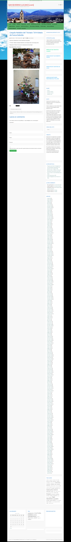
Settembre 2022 (49, 243)
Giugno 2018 (49, 301)
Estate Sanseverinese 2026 (51, 175)
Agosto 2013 (49, 376)
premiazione (53, 494)
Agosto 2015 (49, 344)
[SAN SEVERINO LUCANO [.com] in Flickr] (62, 4)
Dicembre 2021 (49, 252)
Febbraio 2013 (49, 384)
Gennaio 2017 (49, 323)
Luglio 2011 (49, 406)
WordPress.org (49, 94)
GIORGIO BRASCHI (12, 28)
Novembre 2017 (49, 311)
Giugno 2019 (49, 288)
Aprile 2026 (49, 202)
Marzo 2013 (49, 382)
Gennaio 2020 (49, 279)
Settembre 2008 (49, 449)
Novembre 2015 (49, 340)
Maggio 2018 (49, 303)
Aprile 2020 (49, 275)
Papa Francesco (58, 491)
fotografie (59, 485)
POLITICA (30, 518)
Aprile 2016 (49, 333)
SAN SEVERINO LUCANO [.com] (21, 5)
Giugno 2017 (49, 316)
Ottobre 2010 (49, 418)
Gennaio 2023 (49, 240)
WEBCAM (18, 24)
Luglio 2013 (49, 377)
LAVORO (38, 516)
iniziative (52, 488)
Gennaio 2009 (49, 445)
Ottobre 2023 (49, 231)
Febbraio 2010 (49, 429)
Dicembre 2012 (49, 386)
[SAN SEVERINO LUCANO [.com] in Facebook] (58, 4)
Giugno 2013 (49, 378)
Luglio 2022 (49, 244)
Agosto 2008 (49, 450)
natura (54, 491)
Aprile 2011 (49, 410)
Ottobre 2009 (49, 433)
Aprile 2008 (49, 455)
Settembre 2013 (49, 374)
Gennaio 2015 (49, 353)
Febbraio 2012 (49, 398)
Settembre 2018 (49, 299)
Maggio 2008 (49, 454)
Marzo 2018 (49, 305)
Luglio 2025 (49, 210)
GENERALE (32, 516)
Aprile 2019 (49, 291)
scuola (47, 500)
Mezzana (48, 491)
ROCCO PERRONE (50, 26)
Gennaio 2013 (49, 385)
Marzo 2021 (49, 260)
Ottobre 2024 (49, 219)
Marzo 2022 (49, 250)
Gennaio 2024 (49, 228)
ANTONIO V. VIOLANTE (21, 28)
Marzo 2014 (49, 366)
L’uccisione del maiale (57, 184)
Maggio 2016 (49, 332)
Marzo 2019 (49, 292)
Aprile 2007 (49, 470)
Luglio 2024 (49, 222)
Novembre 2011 (49, 401)
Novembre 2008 (49, 446)
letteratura (57, 488)
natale (52, 491)
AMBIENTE (31, 513)
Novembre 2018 (49, 297)
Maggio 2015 (49, 348)
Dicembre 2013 (49, 370)
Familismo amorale (52, 485)
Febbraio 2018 (49, 307)
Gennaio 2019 (49, 295)
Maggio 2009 (49, 439)
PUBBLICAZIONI (12, 26)
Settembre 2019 (49, 284)
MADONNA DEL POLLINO (35, 24)
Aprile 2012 (49, 397)
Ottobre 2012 (49, 389)
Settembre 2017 (49, 313)
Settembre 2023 (49, 232)
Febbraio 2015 (49, 352)
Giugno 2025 (49, 211)
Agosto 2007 (49, 465)
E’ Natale (55, 190)
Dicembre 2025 (49, 206)
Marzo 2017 (49, 320)
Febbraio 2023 (49, 239)
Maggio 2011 (49, 409)
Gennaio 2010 (49, 430)
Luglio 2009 (49, 437)
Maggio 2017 (49, 317)
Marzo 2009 (49, 442)
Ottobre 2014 (49, 357)
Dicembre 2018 (49, 296)
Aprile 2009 (49, 441)
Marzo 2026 (49, 203)
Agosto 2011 (49, 405)
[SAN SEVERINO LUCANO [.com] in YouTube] (60, 4)
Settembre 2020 (49, 268)
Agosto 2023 (49, 234)
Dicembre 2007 (49, 459)
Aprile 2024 (49, 226)
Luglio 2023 (49, 235)
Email (10, 137)
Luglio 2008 (49, 451)
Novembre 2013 (49, 372)
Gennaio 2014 (49, 369)
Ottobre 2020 (49, 267)
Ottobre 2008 (49, 447)
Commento (12, 122)
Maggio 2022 (49, 247)
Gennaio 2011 (49, 414)
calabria (58, 481)
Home (10, 24)
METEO (28, 24)
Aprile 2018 (49, 304)
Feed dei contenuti (50, 91)
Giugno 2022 (49, 246)
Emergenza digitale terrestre (15, 109)
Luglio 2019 (49, 287)
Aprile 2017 (49, 319)
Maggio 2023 (49, 238)
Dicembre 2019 (49, 280)
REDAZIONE (23, 24)
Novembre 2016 (49, 325)
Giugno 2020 (49, 272)
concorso (57, 482)
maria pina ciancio (52, 490)
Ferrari (57, 485)
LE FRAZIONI (54, 24)
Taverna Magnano (58, 500)
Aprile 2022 (49, 248)
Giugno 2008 (49, 453)
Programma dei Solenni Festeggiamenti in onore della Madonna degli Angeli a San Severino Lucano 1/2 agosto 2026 (54, 167)
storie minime (53, 500)
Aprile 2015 (49, 349)
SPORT (35, 518)
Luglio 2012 (49, 393)
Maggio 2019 (49, 289)
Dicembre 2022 (49, 242)
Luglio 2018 (49, 300)
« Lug (10, 528)
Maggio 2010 (49, 425)
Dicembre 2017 (49, 309)
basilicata (54, 481)
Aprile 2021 (49, 259)
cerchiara (48, 482)
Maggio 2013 (49, 380)
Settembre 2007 (49, 463)
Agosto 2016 (49, 328)
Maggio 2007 (49, 469)
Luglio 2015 (49, 345)
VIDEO (29, 519)
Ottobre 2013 (49, 373)
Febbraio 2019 (49, 293)
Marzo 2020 (49, 276)
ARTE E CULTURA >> (25, 26)
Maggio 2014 (49, 364)
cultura (52, 484)
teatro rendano (49, 501)
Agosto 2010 (49, 421)
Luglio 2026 (49, 198)
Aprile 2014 (49, 365)
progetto (51, 495)
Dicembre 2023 (49, 230)
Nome (11, 132)
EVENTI (30, 515)
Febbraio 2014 (49, 368)
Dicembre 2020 (49, 264)
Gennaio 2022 (49, 251)
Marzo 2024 (49, 227)
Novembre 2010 (49, 417)
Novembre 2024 (49, 218)
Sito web (11, 142)
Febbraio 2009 (49, 443)
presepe (47, 495)
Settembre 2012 (49, 390)
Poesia (48, 494)
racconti (55, 495)
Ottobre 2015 (49, 341)
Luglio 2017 (49, 315)
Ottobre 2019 (49, 283)
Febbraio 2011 (49, 413)
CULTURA (37, 513)
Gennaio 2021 (49, 263)
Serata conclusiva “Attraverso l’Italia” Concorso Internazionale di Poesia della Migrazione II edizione (26, 112)
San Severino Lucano (52, 498)
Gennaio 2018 (49, 308)
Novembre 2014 (49, 356)
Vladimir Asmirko (51, 503)
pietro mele (56, 492)
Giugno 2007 (49, 467)
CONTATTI (18, 26)
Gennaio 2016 (49, 337)
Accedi (48, 90)
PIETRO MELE (43, 26)
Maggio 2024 (49, 224)
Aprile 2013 (49, 381)
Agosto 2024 (49, 220)
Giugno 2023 (49, 236)
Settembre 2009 (49, 434)
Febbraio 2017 (49, 321)
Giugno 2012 (49, 394)
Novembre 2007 (49, 461)
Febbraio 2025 (49, 214)
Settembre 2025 (49, 207)
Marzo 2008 (49, 457)
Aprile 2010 (49, 426)
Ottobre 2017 (49, 312)
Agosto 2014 (49, 360)
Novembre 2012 (49, 388)
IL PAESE (14, 24)
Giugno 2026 (49, 199)
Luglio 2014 (49, 361)
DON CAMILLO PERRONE (46, 24)
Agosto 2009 (49, 435)
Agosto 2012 (49, 392)
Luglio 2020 (49, 271)
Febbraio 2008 (49, 458)
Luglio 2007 (49, 466)
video (47, 503)
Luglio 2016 (49, 329)
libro (59, 488)
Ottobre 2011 (49, 402)
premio (57, 494)
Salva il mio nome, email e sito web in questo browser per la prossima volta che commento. (26, 148)
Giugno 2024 (49, 223)
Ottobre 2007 (49, 462)
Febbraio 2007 (49, 471)
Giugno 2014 (49, 362)
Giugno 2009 (49, 438)
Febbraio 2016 (49, 336)
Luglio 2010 (49, 422)
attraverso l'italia (49, 481)
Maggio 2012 (49, 396)
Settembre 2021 (49, 255)
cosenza (48, 484)
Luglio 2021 (49, 256)
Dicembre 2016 (49, 324)
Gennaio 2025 (49, 215)
